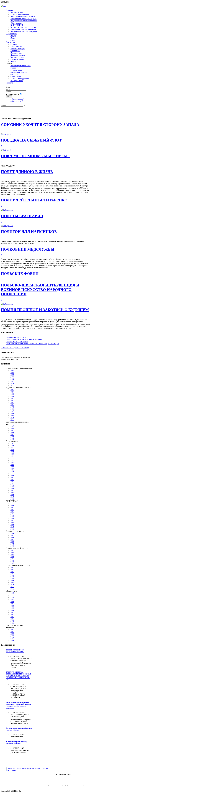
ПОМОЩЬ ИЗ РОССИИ (16, 337)
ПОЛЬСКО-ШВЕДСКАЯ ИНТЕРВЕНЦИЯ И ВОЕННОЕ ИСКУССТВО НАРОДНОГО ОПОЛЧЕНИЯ (40, 289)
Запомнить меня (12, 94)
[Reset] (24, 105)
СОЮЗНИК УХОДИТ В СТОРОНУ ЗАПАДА (40, 124)
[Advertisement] (44, 112)
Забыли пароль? (16, 99)
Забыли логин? (16, 101)
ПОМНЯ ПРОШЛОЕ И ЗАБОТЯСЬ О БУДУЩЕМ (45, 310)
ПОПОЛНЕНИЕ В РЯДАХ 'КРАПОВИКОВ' (24, 339)
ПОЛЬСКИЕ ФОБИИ (20, 273)
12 (20, 348)
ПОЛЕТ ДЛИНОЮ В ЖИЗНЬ (27, 171)
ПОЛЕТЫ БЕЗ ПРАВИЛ (22, 216)
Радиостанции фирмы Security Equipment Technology (16, 742)
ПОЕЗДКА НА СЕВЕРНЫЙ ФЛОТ (31, 140)
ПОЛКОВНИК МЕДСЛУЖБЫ (27, 249)
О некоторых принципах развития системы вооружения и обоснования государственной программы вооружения (18, 705)
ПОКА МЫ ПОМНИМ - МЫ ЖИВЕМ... (35, 156)
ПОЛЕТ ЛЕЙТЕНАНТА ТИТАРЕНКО (34, 200)
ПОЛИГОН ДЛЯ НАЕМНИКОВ (29, 231)
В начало (4, 348)
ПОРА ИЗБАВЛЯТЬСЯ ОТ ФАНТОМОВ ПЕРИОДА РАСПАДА (32, 344)
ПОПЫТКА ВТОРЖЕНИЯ (17, 342)
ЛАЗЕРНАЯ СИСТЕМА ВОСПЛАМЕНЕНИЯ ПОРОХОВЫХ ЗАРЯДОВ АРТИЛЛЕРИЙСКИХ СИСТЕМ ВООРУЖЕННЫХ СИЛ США (18, 676)
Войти (9, 97)
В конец (25, 348)
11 (18, 348)
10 (17, 348)
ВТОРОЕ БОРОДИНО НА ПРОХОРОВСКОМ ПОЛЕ (15, 651)
